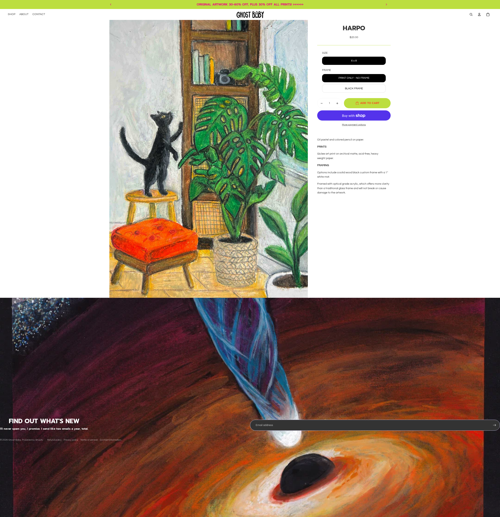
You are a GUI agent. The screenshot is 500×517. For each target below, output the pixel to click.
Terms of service (89, 440)
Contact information (110, 440)
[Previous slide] (110, 4)
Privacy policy (71, 440)
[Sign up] (494, 425)
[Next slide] (386, 4)
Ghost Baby (14, 440)
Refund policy (54, 440)
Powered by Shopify (32, 440)
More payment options (354, 124)
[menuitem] (11, 14)
